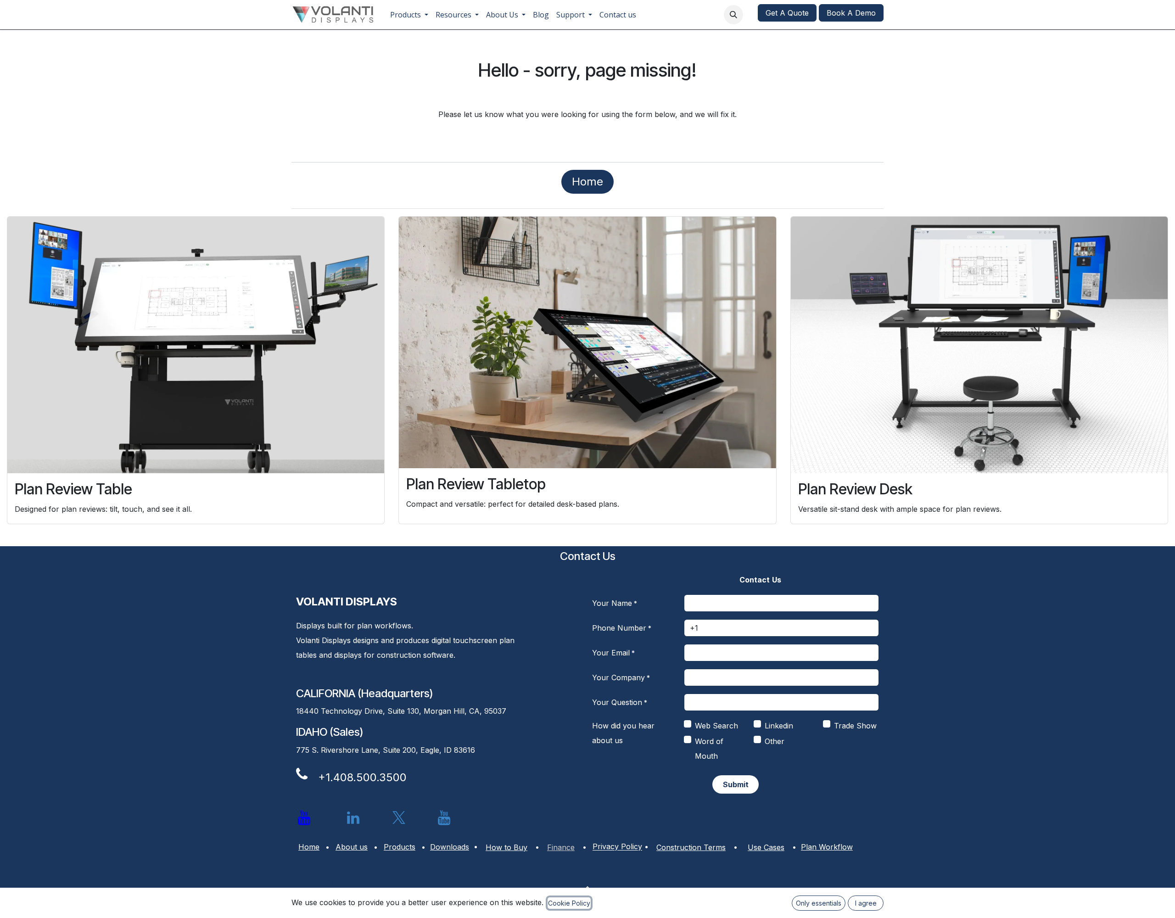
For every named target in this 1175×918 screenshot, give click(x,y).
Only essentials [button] (818, 903)
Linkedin (779, 725)
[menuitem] (409, 15)
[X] (399, 818)
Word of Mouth (709, 749)
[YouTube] (444, 818)
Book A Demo (851, 12)
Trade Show (855, 725)
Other (774, 741)
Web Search (716, 725)
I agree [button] (866, 903)
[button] (733, 14)
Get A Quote (787, 12)
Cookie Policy (313, 881)
